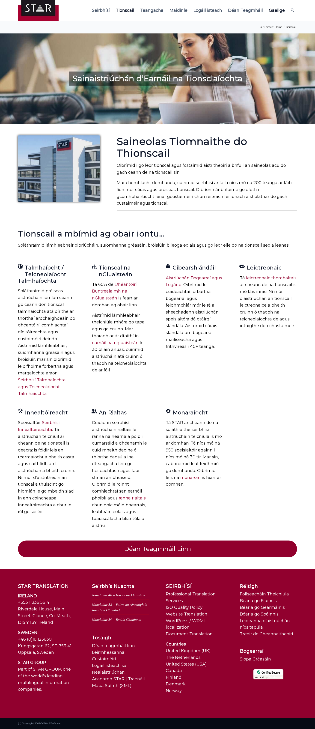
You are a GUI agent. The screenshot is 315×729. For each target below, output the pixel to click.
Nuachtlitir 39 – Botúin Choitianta (116, 619)
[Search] (292, 10)
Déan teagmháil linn (113, 645)
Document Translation (189, 633)
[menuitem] (101, 10)
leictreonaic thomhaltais (271, 278)
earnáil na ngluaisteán (115, 342)
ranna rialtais (132, 498)
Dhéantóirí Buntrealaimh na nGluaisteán (114, 291)
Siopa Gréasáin (255, 659)
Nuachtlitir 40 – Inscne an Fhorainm (118, 595)
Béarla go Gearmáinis (262, 607)
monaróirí (190, 477)
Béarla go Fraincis (258, 600)
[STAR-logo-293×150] (38, 10)
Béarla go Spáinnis (259, 614)
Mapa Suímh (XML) (111, 685)
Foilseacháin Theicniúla (264, 594)
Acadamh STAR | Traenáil (118, 678)
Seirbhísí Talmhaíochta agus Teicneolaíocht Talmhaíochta (42, 386)
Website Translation (186, 614)
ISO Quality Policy (184, 607)
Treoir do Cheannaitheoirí (266, 633)
